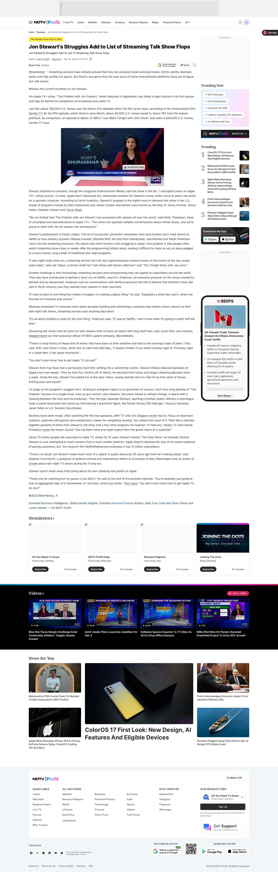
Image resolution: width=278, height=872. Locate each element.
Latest (80, 22)
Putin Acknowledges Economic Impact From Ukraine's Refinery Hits (222, 698)
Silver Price (101, 814)
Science (99, 809)
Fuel (154, 503)
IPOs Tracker (40, 825)
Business (106, 22)
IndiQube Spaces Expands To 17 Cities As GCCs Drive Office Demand (166, 633)
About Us (33, 866)
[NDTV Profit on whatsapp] (61, 853)
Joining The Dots (210, 557)
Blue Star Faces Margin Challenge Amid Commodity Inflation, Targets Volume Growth (53, 635)
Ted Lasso (130, 483)
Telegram (164, 799)
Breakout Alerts (42, 804)
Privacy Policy (66, 866)
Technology (101, 804)
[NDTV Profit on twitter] (37, 853)
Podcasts (164, 804)
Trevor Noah (74, 209)
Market (82, 503)
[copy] (194, 65)
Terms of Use (49, 866)
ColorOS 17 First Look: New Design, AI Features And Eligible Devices (138, 733)
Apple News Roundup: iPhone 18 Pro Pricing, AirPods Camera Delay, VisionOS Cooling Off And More (54, 744)
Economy (120, 22)
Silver (175, 503)
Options (37, 819)
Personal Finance (172, 22)
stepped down (38, 335)
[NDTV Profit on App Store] (237, 850)
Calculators (69, 820)
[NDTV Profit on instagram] (43, 853)
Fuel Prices (133, 814)
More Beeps (224, 395)
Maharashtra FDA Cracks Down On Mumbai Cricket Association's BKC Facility (54, 698)
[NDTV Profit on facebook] (31, 853)
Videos (131, 809)
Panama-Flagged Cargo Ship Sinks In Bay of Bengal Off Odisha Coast (222, 742)
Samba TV (35, 113)
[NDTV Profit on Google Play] (212, 850)
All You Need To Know (45, 557)
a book (33, 463)
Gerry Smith (43, 59)
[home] (47, 20)
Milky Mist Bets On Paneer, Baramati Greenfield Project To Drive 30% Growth (221, 633)
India (130, 799)
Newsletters (166, 794)
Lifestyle (67, 809)
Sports (131, 804)
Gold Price (68, 814)
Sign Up (223, 806)
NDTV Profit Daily (99, 557)
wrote (153, 415)
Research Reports (138, 22)
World (65, 804)
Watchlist (38, 799)
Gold (162, 503)
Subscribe (40, 569)
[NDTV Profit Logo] (45, 778)
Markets (92, 22)
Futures (37, 814)
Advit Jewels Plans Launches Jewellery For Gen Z (111, 633)
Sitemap (81, 866)
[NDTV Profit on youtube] (55, 853)
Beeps (155, 22)
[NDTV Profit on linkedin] (49, 853)
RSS (91, 866)
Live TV (69, 22)
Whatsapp (165, 809)
